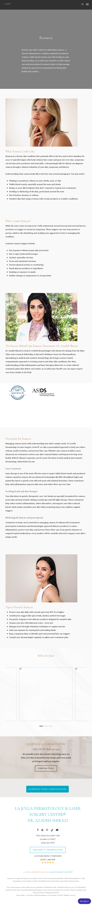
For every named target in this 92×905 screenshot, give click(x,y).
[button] (87, 4)
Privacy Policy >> (22, 895)
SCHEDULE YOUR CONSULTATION (47, 789)
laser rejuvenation (54, 881)
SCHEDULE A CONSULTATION (46, 744)
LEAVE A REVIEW (47, 859)
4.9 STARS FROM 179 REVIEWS (47, 856)
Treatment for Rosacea (18, 438)
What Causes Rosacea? (18, 221)
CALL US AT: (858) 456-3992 (46, 749)
